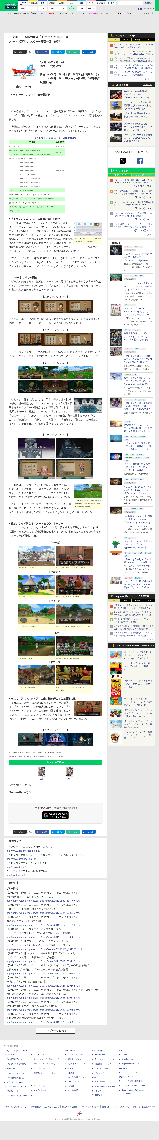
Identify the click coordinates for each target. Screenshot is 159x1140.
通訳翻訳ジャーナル (103, 1064)
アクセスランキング (125, 35)
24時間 (126, 40)
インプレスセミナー (42, 1068)
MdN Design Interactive (105, 1086)
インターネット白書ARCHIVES (20, 1096)
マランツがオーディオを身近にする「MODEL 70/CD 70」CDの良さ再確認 (138, 137)
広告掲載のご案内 (51, 1107)
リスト (30, 52)
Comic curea (127, 1059)
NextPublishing (40, 1090)
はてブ (59, 52)
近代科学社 (69, 1086)
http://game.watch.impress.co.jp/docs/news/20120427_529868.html (43, 985)
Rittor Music (70, 1051)
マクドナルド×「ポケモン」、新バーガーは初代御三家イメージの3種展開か (138, 702)
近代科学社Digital (75, 1090)
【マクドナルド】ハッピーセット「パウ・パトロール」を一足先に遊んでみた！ (138, 713)
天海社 (125, 1054)
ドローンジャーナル (15, 1073)
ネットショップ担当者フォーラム (48, 1059)
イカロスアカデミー (103, 1073)
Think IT (10, 1054)
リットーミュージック (77, 1054)
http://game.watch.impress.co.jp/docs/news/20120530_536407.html (43, 900)
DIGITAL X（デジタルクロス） (46, 1073)
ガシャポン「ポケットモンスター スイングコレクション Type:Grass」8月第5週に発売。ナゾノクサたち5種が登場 (138, 547)
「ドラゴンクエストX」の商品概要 (55, 138)
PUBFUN (123, 1068)
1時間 (114, 40)
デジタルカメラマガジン (17, 1086)
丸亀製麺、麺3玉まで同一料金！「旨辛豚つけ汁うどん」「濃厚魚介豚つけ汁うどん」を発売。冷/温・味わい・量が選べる (133, 615)
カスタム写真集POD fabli (133, 1085)
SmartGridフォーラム (43, 1054)
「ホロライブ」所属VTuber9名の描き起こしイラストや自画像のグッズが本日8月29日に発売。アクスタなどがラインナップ (133, 61)
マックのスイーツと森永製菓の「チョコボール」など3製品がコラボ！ (138, 735)
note (75, 52)
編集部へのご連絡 (69, 1107)
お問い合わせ (35, 1107)
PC (73, 13)
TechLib (98, 1095)
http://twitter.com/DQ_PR (20, 875)
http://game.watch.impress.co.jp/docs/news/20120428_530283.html (43, 973)
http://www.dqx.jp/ (16, 867)
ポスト (21, 52)
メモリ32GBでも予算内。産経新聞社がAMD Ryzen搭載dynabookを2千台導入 (137, 105)
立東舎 (70, 1068)
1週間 (137, 40)
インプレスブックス (42, 1085)
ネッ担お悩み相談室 (15, 1078)
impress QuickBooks (130, 1064)
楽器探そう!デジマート (77, 1059)
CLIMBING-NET (74, 1082)
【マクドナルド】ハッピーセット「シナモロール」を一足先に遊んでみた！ (138, 724)
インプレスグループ (121, 1107)
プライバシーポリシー (89, 1107)
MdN (94, 1078)
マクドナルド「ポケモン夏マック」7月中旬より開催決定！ (138, 666)
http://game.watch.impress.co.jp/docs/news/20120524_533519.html (43, 913)
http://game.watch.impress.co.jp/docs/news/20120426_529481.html (43, 1010)
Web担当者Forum (14, 1059)
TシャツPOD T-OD (76, 1064)
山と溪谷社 (69, 1073)
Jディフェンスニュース (105, 1059)
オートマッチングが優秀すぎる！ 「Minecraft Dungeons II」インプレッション (138, 286)
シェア (44, 52)
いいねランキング (143, 175)
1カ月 (149, 40)
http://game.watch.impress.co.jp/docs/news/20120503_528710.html (43, 961)
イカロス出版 (97, 1051)
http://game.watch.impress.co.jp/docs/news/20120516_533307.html (43, 937)
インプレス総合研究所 (16, 1064)
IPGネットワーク (126, 1077)
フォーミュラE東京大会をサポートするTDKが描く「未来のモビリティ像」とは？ (138, 126)
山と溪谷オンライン (76, 1077)
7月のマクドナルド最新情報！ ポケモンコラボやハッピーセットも (135, 646)
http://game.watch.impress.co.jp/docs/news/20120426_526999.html (43, 1022)
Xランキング (122, 171)
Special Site (122, 84)
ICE (120, 1051)
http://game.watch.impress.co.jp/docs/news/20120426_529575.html (43, 997)
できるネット (12, 1091)
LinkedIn (91, 52)
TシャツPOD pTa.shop (132, 1081)
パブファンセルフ (129, 1072)
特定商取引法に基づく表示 (144, 1107)
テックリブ (96, 1091)
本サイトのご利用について (15, 1107)
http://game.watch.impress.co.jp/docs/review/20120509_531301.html (44, 949)
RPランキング (120, 175)
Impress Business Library (44, 1064)
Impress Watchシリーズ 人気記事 (132, 596)
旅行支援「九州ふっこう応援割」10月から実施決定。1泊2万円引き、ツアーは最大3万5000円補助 (133, 629)
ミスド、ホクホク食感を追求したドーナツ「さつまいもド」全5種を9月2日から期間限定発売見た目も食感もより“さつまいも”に (133, 68)
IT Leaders (11, 1068)
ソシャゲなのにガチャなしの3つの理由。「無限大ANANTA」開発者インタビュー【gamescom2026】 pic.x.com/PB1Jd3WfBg (133, 216)
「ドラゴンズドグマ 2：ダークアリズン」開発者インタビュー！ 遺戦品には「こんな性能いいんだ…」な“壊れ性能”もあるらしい (138, 449)
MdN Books (100, 1082)
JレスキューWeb (102, 1068)
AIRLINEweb (100, 1054)
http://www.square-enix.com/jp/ (23, 851)
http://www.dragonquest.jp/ (21, 859)
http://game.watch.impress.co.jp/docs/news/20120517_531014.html (43, 925)
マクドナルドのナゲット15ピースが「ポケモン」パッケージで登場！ (138, 683)
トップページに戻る (55, 1030)
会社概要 (106, 1107)
